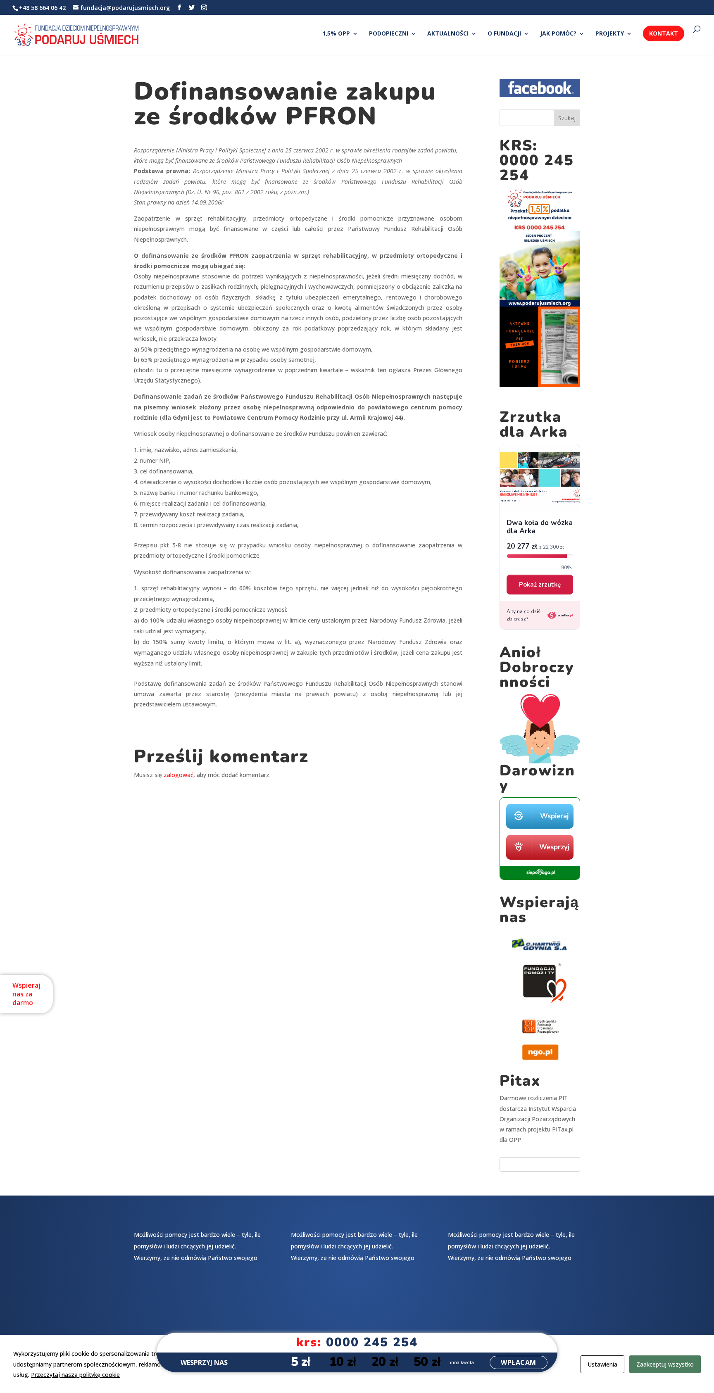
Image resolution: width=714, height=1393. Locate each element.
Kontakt (663, 33)
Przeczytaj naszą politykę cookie (75, 1375)
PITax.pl (563, 1129)
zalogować (178, 775)
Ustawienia (602, 1364)
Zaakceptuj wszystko (665, 1364)
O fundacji (504, 34)
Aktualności (448, 34)
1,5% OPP (336, 34)
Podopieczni (388, 34)
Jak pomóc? (558, 34)
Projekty (609, 34)
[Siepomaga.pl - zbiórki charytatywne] (540, 878)
